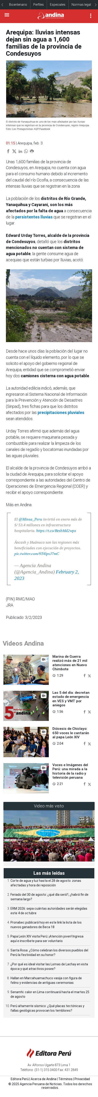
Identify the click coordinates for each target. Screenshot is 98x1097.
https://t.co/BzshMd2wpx (56, 531)
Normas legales (83, 4)
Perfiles (38, 4)
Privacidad (82, 1079)
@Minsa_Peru (30, 519)
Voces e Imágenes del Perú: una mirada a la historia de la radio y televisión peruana (70, 771)
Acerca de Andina (43, 1079)
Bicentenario (18, 4)
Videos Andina (23, 643)
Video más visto (49, 806)
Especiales (57, 4)
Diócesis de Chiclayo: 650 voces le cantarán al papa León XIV (70, 733)
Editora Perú (20, 1079)
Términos (65, 1079)
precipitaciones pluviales (61, 412)
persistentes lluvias (34, 217)
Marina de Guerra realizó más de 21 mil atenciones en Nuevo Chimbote (69, 663)
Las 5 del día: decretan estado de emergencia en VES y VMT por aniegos (71, 699)
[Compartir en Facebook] (85, 675)
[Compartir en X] (89, 675)
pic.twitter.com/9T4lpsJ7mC (36, 554)
